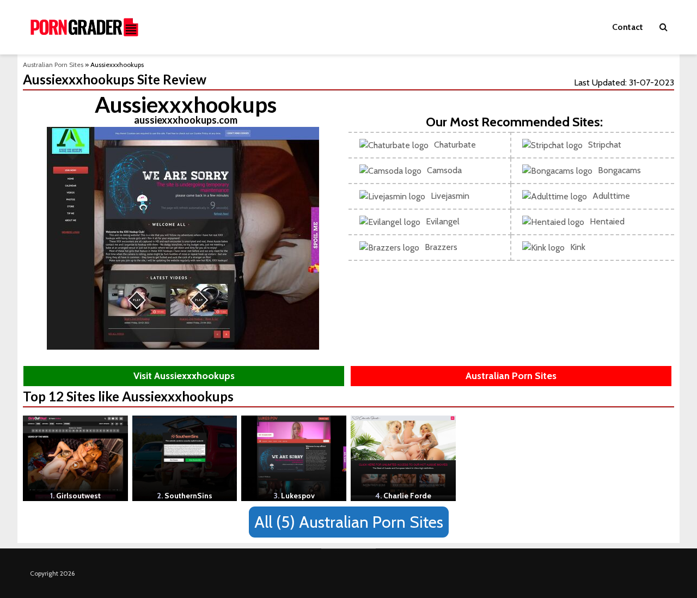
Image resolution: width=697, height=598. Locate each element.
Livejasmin (450, 196)
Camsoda (444, 170)
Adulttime (611, 196)
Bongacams (619, 170)
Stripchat (604, 144)
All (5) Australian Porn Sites (348, 522)
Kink (577, 247)
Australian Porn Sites (53, 64)
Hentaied (607, 221)
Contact (627, 27)
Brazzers (441, 247)
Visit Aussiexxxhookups (184, 376)
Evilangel (443, 221)
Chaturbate (455, 144)
